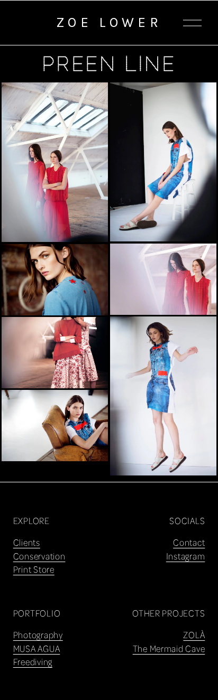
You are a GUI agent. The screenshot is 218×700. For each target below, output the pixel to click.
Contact (189, 542)
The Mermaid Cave (169, 648)
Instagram (185, 556)
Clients (26, 542)
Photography (38, 634)
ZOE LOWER (108, 22)
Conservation (39, 556)
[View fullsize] (55, 162)
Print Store (33, 569)
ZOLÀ (194, 634)
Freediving (32, 661)
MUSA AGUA (36, 648)
